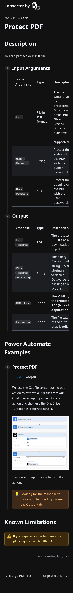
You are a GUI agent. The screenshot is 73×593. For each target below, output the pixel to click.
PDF (6, 18)
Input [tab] (17, 377)
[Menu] (66, 6)
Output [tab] (31, 377)
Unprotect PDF (53, 576)
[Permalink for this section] (39, 43)
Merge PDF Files (20, 576)
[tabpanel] (40, 444)
